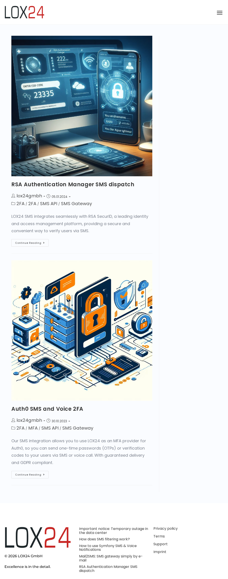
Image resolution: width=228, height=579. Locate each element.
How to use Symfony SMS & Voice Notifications (108, 547)
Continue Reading (32, 242)
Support (160, 544)
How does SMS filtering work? (104, 539)
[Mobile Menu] (219, 12)
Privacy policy (165, 528)
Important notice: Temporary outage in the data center (113, 530)
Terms (159, 536)
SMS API (48, 203)
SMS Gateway (76, 203)
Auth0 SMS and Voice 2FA (47, 408)
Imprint (159, 551)
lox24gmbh (29, 196)
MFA (33, 428)
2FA (20, 203)
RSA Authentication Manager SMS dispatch (72, 184)
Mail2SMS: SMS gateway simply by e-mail (111, 558)
